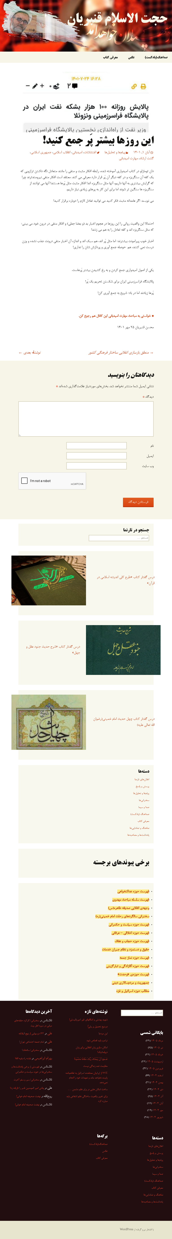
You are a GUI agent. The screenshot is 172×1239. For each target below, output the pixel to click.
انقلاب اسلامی (61, 153)
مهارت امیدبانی (128, 159)
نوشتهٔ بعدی (29, 353)
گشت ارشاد (147, 159)
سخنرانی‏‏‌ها (144, 800)
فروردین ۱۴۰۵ (155, 1068)
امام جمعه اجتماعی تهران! (31, 1042)
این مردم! (103, 1033)
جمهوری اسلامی (41, 153)
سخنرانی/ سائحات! (30, 1050)
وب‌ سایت (148, 466)
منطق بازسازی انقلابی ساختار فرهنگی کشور (121, 353)
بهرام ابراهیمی (43, 1058)
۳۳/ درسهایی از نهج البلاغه (31, 1033)
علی (49, 1034)
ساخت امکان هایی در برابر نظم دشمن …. (88, 1089)
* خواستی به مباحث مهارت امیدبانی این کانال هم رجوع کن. (116, 316)
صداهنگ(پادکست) (156, 57)
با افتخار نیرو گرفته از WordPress (137, 1229)
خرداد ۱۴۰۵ (157, 1054)
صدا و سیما (143, 807)
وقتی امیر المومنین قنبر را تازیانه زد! (27, 1088)
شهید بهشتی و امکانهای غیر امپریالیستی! (88, 1019)
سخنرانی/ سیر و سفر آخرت (26, 1080)
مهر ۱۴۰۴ (158, 1110)
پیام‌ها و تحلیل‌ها (115, 153)
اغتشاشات (90, 153)
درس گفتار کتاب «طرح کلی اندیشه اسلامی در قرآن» (126, 580)
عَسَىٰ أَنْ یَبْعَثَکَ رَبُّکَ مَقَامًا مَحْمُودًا (91, 1059)
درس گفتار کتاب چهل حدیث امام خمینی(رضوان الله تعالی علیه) (124, 722)
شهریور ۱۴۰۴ (156, 1117)
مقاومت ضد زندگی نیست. (95, 1066)
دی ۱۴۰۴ (158, 1089)
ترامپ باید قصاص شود (97, 1040)
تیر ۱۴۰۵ (158, 1047)
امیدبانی (77, 153)
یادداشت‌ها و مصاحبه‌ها (138, 835)
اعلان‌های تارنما (142, 779)
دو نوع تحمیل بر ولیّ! (98, 1026)
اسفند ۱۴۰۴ (156, 1075)
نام (152, 446)
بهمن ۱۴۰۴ (157, 1082)
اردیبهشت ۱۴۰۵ (155, 1061)
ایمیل (150, 456)
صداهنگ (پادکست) (139, 814)
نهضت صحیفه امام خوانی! (28, 1096)
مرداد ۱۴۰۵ (157, 1041)
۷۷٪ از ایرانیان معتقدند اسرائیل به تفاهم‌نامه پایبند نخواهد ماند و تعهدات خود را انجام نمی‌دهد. (86, 1078)
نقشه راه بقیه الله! (23, 1058)
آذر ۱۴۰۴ (158, 1096)
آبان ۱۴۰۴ (158, 1103)
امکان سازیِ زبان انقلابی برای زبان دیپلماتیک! (92, 1050)
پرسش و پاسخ (142, 786)
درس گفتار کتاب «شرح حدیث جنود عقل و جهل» (53, 650)
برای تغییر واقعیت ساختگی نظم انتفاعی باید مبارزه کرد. (87, 1099)
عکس (131, 57)
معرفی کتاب (110, 57)
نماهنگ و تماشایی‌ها (139, 828)
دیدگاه (148, 397)
